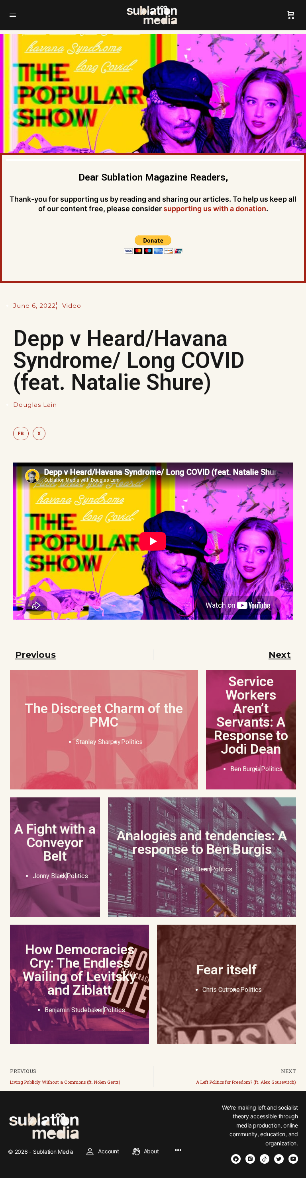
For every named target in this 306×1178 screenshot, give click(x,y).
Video (71, 305)
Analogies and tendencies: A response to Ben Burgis (202, 842)
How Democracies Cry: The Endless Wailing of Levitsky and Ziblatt (79, 969)
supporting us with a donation (214, 208)
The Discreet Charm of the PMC (104, 715)
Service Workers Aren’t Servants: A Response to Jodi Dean (251, 715)
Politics (132, 742)
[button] (21, 433)
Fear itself (226, 970)
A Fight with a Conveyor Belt (55, 842)
